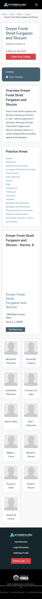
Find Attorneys (21, 542)
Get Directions (15, 329)
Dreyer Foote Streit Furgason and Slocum (16, 300)
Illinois (19, 14)
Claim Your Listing (20, 56)
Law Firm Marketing (35, 592)
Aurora (27, 14)
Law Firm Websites (18, 592)
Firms (12, 14)
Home (4, 14)
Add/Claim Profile (21, 553)
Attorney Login (19, 561)
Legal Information (21, 547)
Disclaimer (4, 592)
